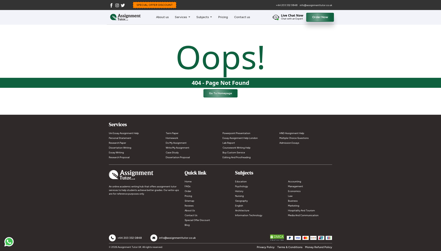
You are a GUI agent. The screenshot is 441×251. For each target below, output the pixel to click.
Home (188, 181)
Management (295, 186)
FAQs (188, 186)
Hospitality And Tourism (301, 210)
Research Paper (117, 142)
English (239, 205)
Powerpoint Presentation (236, 133)
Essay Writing (116, 152)
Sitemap (189, 200)
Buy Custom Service (234, 152)
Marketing (293, 205)
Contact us (242, 17)
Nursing (239, 196)
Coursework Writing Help (236, 147)
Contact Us (191, 215)
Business (293, 200)
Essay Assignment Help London (240, 138)
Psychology (241, 186)
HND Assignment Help (291, 133)
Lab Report (229, 142)
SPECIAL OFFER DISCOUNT (155, 5)
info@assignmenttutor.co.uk (316, 5)
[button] (287, 17)
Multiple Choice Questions (294, 138)
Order (188, 191)
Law (290, 196)
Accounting (294, 181)
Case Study (172, 152)
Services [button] (181, 17)
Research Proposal (119, 157)
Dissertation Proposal (178, 157)
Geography (241, 200)
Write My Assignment (177, 147)
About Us (190, 210)
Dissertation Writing (120, 147)
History (239, 191)
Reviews (189, 205)
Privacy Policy (266, 247)
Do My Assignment (176, 142)
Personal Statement (120, 138)
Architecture (242, 210)
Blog (187, 225)
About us (162, 17)
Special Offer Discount (197, 220)
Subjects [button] (202, 17)
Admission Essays (289, 142)
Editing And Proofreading (237, 157)
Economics (294, 191)
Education (241, 181)
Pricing (223, 17)
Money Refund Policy (318, 247)
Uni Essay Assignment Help (124, 133)
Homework (172, 138)
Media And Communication (303, 215)
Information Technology (248, 215)
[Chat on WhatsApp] (9, 242)
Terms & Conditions (289, 247)
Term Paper (172, 133)
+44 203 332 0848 (287, 5)
